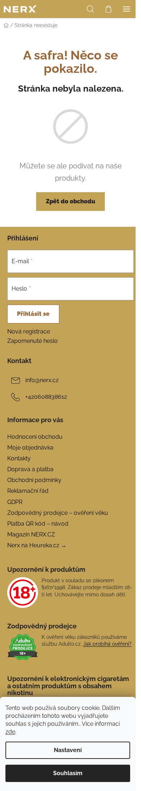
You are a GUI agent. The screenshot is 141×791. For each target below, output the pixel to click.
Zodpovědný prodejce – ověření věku (57, 512)
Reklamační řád (27, 490)
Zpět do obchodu (70, 201)
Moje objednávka (30, 447)
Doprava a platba (30, 469)
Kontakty (19, 458)
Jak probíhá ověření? (107, 644)
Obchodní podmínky (34, 480)
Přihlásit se (33, 313)
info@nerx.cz (42, 380)
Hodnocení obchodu (35, 436)
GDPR (14, 502)
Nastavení (68, 750)
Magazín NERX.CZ (31, 534)
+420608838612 (46, 396)
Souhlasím (67, 773)
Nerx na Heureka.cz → (37, 545)
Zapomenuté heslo (32, 340)
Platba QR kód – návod (37, 523)
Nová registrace (28, 331)
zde (10, 731)
